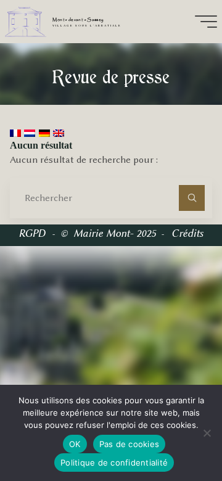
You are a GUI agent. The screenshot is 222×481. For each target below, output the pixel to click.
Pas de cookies (129, 444)
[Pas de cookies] (206, 433)
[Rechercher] (192, 198)
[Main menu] (206, 21)
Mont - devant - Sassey (78, 19)
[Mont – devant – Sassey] (25, 21)
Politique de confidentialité (114, 462)
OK (75, 444)
